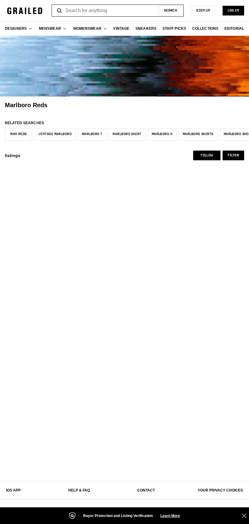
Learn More (170, 516)
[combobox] (118, 11)
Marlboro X (162, 134)
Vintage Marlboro (55, 134)
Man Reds (18, 134)
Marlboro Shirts (198, 134)
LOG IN (233, 10)
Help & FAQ (79, 490)
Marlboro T (92, 134)
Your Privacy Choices (220, 490)
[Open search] (59, 11)
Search (170, 10)
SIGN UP (203, 10)
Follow (207, 155)
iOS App (13, 490)
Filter (233, 155)
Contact (146, 490)
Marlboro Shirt (127, 134)
